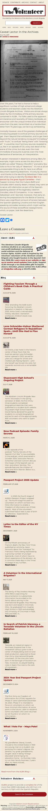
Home (4, 27)
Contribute (15, 2)
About (41, 2)
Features (15, 27)
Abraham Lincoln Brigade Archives (27, 804)
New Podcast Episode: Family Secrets (21, 432)
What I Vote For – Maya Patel (20, 726)
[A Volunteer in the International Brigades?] (7, 587)
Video (34, 27)
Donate (5, 2)
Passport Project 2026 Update (21, 480)
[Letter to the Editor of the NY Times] (7, 538)
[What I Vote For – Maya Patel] (7, 738)
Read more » (10, 318)
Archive (25, 2)
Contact (33, 2)
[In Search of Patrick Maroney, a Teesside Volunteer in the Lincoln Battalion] (7, 640)
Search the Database (24, 794)
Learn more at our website (27, 260)
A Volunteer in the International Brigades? (23, 574)
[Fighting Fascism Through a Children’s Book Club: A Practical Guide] (7, 300)
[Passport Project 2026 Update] (7, 491)
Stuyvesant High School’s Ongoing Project (19, 379)
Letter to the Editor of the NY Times (21, 525)
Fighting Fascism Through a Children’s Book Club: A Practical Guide (23, 286)
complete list (31, 785)
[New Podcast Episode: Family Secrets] (7, 445)
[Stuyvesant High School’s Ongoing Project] (7, 391)
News (22, 27)
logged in (12, 233)
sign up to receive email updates (23, 261)
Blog (9, 27)
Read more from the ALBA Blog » (15, 771)
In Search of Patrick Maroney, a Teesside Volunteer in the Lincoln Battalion (24, 626)
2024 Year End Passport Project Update (22, 678)
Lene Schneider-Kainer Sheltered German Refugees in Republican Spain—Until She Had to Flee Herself (24, 330)
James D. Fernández (10, 37)
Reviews (28, 27)
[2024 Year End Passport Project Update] (7, 691)
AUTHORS (40, 27)
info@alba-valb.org (12, 269)
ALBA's (4, 785)
